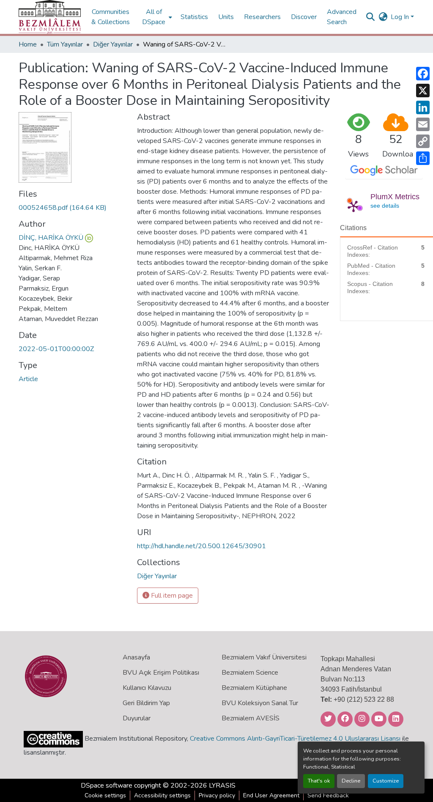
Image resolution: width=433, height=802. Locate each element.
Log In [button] (401, 17)
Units (226, 17)
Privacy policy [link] (217, 795)
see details (384, 205)
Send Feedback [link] (328, 795)
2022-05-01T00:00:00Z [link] (56, 349)
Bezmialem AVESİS (251, 718)
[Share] (422, 158)
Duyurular (137, 718)
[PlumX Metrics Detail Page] (353, 206)
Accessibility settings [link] (162, 795)
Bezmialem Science (250, 672)
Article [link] (28, 379)
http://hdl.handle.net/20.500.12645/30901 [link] (201, 546)
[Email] (422, 124)
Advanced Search (341, 17)
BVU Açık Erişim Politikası (161, 672)
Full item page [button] (171, 595)
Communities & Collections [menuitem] (110, 17)
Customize (386, 781)
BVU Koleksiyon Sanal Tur (260, 703)
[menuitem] (156, 17)
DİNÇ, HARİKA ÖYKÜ (51, 237)
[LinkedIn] (422, 107)
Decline (351, 781)
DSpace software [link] (106, 785)
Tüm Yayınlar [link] (65, 44)
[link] (73, 208)
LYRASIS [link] (222, 785)
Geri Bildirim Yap (146, 703)
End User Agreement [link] (271, 795)
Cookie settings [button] (105, 795)
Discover (304, 17)
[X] (422, 90)
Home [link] (28, 44)
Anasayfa (136, 657)
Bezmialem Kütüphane (254, 687)
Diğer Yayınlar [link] (113, 44)
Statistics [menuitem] (194, 17)
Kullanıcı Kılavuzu (147, 687)
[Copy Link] (422, 141)
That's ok (319, 781)
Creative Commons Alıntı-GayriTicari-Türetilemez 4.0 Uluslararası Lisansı (295, 738)
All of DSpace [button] (153, 17)
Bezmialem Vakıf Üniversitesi (264, 657)
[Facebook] (422, 73)
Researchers (262, 17)
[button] (50, 17)
